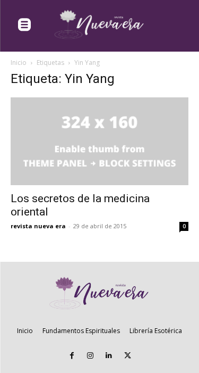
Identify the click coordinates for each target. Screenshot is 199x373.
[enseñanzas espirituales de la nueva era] (100, 25)
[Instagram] (90, 355)
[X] (127, 355)
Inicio (19, 62)
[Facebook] (72, 355)
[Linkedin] (109, 355)
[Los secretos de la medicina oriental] (99, 141)
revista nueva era (38, 226)
